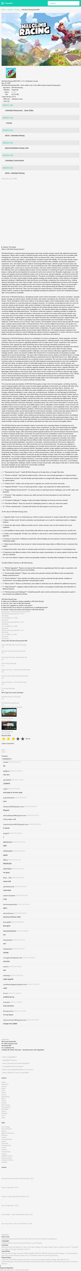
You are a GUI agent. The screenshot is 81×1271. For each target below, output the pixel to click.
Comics (4, 1137)
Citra (13, 1247)
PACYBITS (13, 1259)
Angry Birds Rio (14, 1255)
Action (4, 1082)
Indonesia (27, 1243)
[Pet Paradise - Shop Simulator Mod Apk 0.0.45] (5, 1212)
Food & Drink (6, 1151)
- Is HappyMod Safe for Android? (12, 1066)
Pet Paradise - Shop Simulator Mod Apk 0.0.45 (17, 1214)
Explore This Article (9, 247)
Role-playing (6, 1105)
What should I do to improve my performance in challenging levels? (25, 607)
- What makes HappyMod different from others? (17, 1069)
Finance (4, 1149)
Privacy (34, 1239)
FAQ (30, 1239)
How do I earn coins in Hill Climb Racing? (17, 603)
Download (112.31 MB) (9, 179)
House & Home (7, 1158)
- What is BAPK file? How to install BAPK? (15, 1072)
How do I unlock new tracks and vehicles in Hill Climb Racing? (23, 609)
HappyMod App (7, 1239)
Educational (5, 1096)
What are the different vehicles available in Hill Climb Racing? (23, 601)
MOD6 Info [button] (8, 168)
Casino (4, 1092)
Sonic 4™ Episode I (71, 1247)
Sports (4, 1111)
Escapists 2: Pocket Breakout (67, 1253)
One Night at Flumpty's (9, 1249)
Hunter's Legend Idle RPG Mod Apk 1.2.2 (15, 1196)
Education (5, 1143)
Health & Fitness (7, 1156)
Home (4, 9)
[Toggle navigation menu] (3, 3)
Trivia (3, 1115)
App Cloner (5, 1255)
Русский (20, 1243)
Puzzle (4, 1101)
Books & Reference (8, 1133)
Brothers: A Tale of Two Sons (25, 1247)
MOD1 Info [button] (8, 105)
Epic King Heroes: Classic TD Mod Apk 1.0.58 (17, 1223)
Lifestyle (4, 1162)
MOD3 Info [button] (8, 130)
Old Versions (24, 1239)
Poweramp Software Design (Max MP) (51, 1259)
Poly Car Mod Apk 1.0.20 (10, 1187)
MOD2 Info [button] (8, 118)
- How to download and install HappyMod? (16, 1063)
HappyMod (9, 3)
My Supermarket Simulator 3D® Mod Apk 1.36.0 (18, 1178)
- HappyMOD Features (9, 1060)
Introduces (15, 1239)
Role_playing (6, 1107)
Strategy (4, 1113)
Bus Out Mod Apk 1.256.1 (10, 1205)
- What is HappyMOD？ (9, 1057)
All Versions (5, 638)
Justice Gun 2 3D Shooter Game (31, 1255)
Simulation (5, 1109)
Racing (17, 9)
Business (5, 1135)
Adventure (5, 1084)
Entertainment (6, 1145)
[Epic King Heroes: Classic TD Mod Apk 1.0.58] (5, 1221)
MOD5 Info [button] (8, 155)
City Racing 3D (53, 1253)
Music (3, 1099)
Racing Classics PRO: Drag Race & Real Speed (46, 1261)
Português (38, 1243)
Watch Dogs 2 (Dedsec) (57, 1247)
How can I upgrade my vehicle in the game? (17, 605)
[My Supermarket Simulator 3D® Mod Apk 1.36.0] (5, 1176)
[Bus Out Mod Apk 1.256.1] (5, 1203)
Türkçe (15, 1243)
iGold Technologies (24, 1261)
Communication (7, 1139)
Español (9, 1243)
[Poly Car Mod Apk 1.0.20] (5, 1185)
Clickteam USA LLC (23, 1249)
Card (3, 1090)
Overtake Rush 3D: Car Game (28, 1259)
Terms (39, 1239)
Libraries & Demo (7, 1160)
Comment (4, 756)
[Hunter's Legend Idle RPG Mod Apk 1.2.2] (5, 1194)
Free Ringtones (51, 1239)
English (4, 1243)
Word (3, 1117)
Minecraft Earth (7, 1247)
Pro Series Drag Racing (50, 1255)
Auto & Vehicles (7, 1129)
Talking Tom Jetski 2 (42, 1247)
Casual (4, 1094)
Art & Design (6, 1127)
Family (4, 1147)
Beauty (4, 1131)
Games (10, 9)
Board (4, 1088)
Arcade (4, 1086)
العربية (33, 1243)
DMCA (44, 1239)
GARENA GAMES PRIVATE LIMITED (35, 1253)
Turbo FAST (6, 1259)
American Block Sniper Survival (12, 1253)
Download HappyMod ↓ (7, 1268)
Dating (4, 1141)
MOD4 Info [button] (8, 143)
